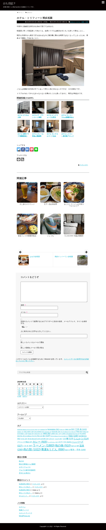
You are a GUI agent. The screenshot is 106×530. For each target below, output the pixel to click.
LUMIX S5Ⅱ (56, 433)
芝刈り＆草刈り (25, 473)
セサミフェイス (25, 467)
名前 (23, 305)
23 (38, 392)
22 (34, 392)
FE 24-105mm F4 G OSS (68, 431)
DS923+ (20, 431)
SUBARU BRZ (24, 484)
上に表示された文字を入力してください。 (36, 331)
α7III (51, 438)
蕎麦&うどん (53, 449)
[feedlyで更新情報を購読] (18, 159)
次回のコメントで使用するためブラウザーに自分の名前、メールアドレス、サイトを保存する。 (54, 322)
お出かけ (73, 22)
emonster (48, 431)
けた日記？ (9, 3)
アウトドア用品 (24, 442)
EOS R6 (56, 431)
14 (30, 390)
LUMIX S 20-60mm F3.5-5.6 (70, 433)
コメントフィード (25, 513)
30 (38, 394)
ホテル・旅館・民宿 (82, 22)
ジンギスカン (53, 442)
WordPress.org (24, 516)
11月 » (24, 396)
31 (41, 394)
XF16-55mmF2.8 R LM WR (38, 439)
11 (19, 390)
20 (26, 392)
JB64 (46, 434)
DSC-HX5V (28, 431)
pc (46, 436)
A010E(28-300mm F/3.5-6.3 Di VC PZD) (28, 429)
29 (34, 394)
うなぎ (58, 439)
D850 (68, 429)
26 (23, 394)
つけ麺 (67, 438)
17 (41, 390)
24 (41, 392)
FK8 (79, 431)
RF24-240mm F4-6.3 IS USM (59, 436)
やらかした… (24, 496)
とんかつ (81, 438)
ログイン (22, 507)
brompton (53, 429)
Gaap (31, 433)
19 (23, 392)
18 (19, 392)
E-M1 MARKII (39, 431)
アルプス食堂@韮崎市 (27, 470)
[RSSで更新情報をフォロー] (22, 159)
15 (34, 390)
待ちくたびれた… (25, 487)
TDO (73, 436)
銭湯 (67, 450)
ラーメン (44, 445)
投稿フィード (24, 510)
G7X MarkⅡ (22, 433)
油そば (75, 446)
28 (30, 394)
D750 (62, 429)
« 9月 (19, 396)
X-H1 (24, 439)
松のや (21, 461)
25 (19, 394)
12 (23, 390)
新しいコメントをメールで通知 (32, 342)
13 (26, 390)
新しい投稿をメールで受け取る (32, 348)
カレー (40, 441)
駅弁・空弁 (78, 450)
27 (26, 394)
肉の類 (32, 449)
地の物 (63, 445)
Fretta (85, 431)
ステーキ (64, 442)
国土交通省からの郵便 (27, 464)
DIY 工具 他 (79, 429)
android (43, 429)
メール (24, 312)
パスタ (27, 446)
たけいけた (84, 165)
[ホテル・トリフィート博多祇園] (27, 149)
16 (38, 390)
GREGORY (38, 433)
